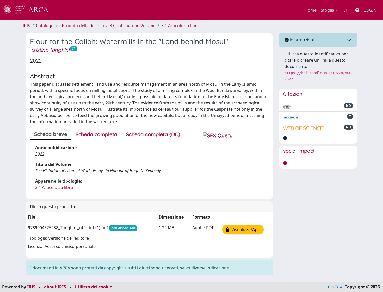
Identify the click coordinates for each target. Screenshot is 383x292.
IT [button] (346, 10)
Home (311, 10)
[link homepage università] (62, 10)
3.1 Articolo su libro (180, 25)
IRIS (26, 25)
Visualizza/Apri (244, 229)
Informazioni (301, 39)
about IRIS (55, 287)
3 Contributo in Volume (133, 25)
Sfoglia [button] (327, 10)
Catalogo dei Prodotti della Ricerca (70, 25)
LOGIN (369, 10)
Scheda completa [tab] (96, 134)
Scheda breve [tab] (50, 134)
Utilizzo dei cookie (93, 287)
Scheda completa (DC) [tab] (153, 134)
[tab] (191, 134)
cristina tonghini (50, 50)
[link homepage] (28, 10)
